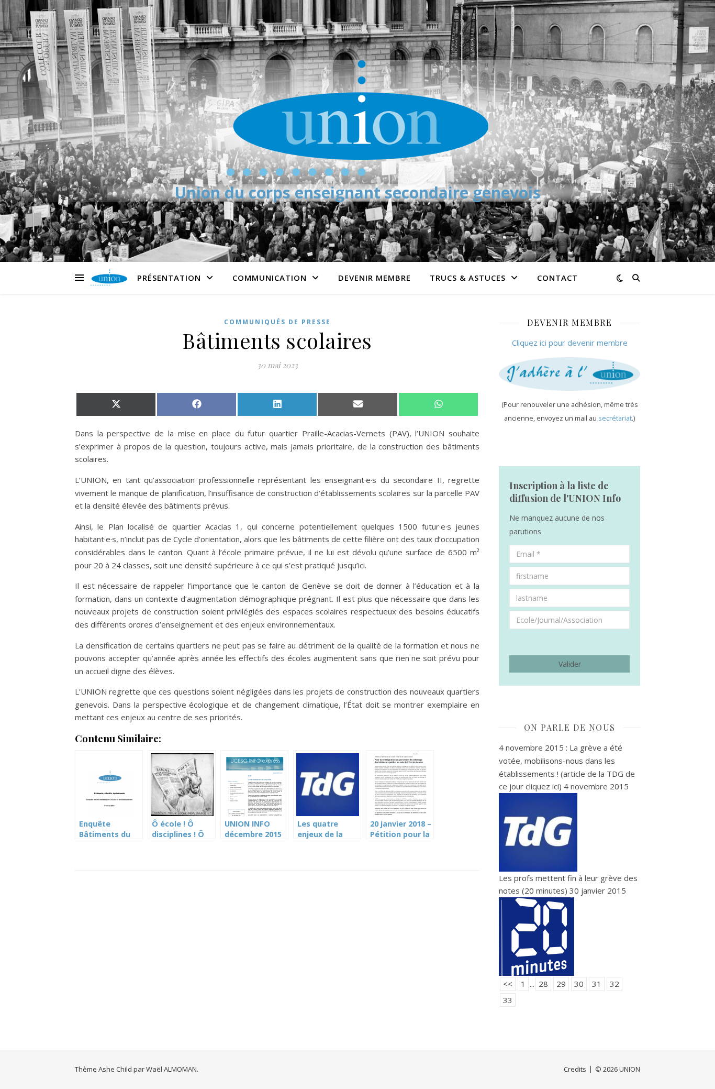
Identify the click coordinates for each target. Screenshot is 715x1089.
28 (543, 983)
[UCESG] (357, 118)
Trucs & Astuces (468, 277)
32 (614, 983)
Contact (557, 277)
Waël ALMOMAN (171, 1069)
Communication (269, 277)
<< (507, 983)
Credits (575, 1069)
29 (561, 983)
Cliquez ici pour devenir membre (570, 342)
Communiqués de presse (277, 321)
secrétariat (615, 418)
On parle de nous (570, 727)
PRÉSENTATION (169, 277)
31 (596, 983)
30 (579, 983)
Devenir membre (374, 277)
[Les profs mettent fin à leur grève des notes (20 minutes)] (569, 936)
